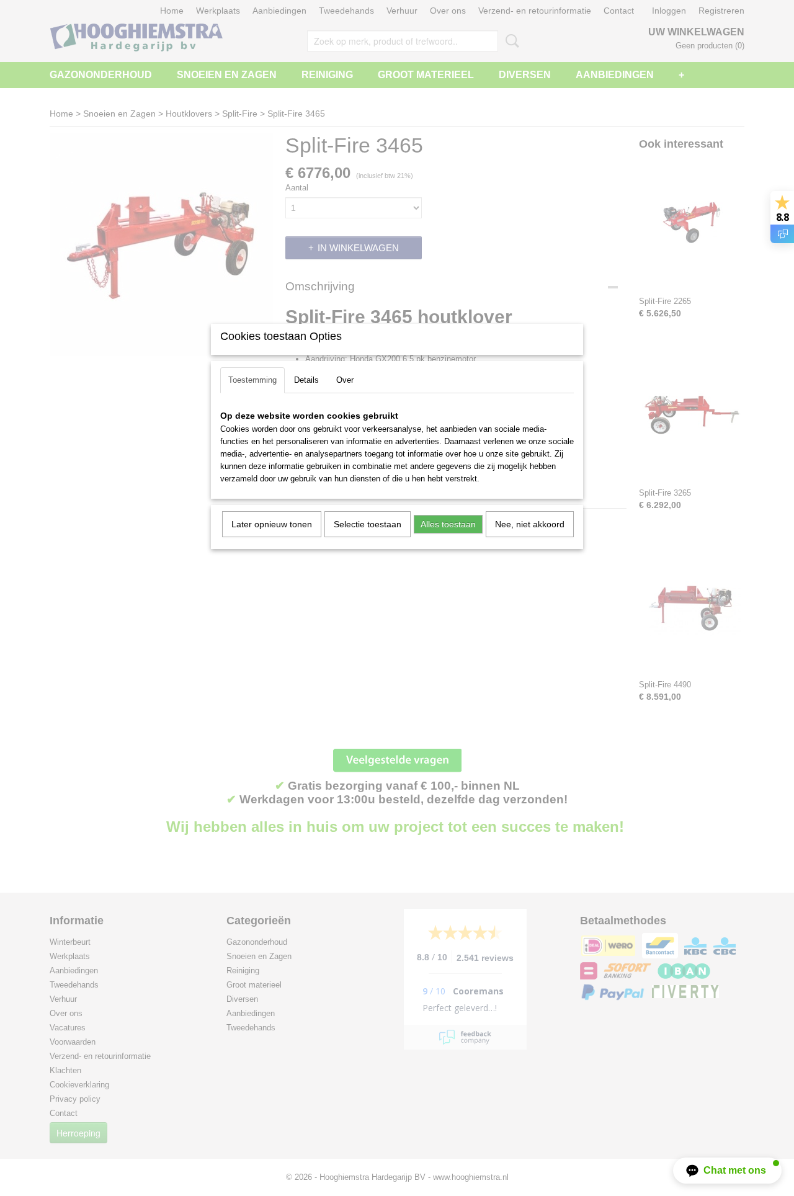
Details (306, 380)
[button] (727, 1171)
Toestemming (252, 380)
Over (345, 380)
